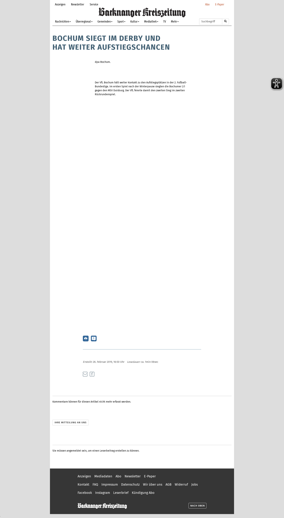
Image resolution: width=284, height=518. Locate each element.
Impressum (109, 484)
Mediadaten (103, 476)
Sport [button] (120, 21)
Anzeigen (60, 4)
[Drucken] (86, 338)
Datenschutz (130, 484)
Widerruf (181, 484)
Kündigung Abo (143, 493)
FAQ (95, 484)
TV (164, 21)
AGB (168, 484)
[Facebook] (92, 374)
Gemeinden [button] (104, 21)
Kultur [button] (134, 21)
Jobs (194, 484)
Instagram (102, 493)
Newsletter (77, 4)
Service (94, 4)
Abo (207, 4)
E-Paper (219, 4)
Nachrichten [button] (62, 21)
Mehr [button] (174, 21)
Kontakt (83, 484)
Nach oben (197, 505)
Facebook (85, 493)
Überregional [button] (83, 21)
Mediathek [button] (150, 21)
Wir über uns (152, 484)
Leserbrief (121, 493)
